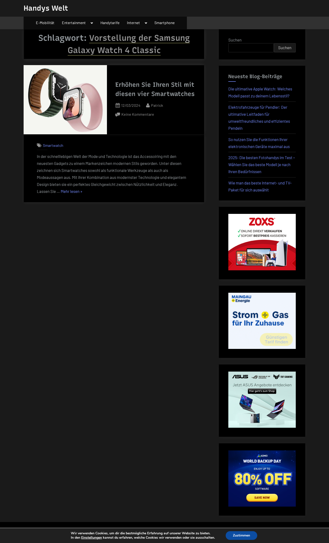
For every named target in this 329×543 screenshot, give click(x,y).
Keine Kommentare (137, 115)
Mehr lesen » (71, 192)
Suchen (235, 39)
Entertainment (74, 22)
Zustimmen (241, 535)
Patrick (157, 105)
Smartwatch (53, 145)
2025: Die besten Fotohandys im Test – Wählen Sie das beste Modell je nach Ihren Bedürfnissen (261, 164)
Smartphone (164, 22)
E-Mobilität (45, 22)
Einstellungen (91, 538)
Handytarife (109, 22)
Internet (133, 22)
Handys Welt (46, 8)
